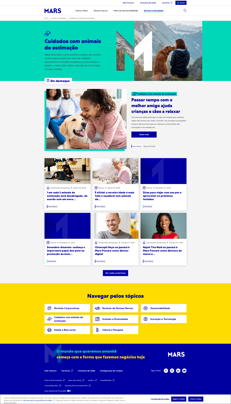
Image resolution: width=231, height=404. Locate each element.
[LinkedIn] (178, 370)
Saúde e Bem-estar (65, 329)
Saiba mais (144, 134)
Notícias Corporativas (66, 308)
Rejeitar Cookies (179, 399)
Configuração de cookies (111, 371)
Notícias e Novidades (58, 18)
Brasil (182, 3)
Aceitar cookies (196, 399)
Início (46, 18)
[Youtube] (184, 370)
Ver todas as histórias (115, 273)
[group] (67, 308)
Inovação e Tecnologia (163, 319)
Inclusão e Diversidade (115, 319)
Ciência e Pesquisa (112, 329)
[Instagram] (172, 370)
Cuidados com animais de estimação (68, 319)
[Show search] (185, 10)
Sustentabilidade (160, 308)
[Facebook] (166, 370)
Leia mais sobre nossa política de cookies (37, 400)
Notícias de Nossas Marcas (117, 308)
